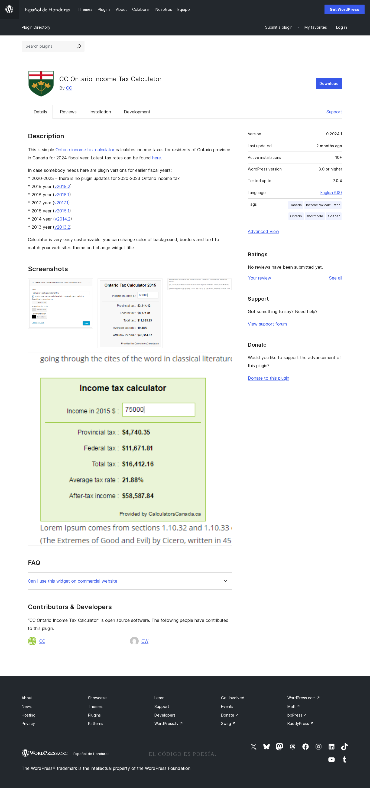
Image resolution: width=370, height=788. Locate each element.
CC (69, 88)
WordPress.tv (168, 723)
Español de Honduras (91, 753)
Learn (159, 697)
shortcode (314, 216)
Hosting (28, 715)
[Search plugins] (79, 46)
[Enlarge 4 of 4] (225, 360)
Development (137, 111)
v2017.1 (61, 202)
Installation (100, 111)
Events (227, 706)
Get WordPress (344, 9)
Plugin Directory (36, 27)
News (27, 706)
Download (329, 83)
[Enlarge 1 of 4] (86, 285)
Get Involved (232, 697)
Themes (95, 706)
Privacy (28, 723)
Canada (296, 205)
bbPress (297, 715)
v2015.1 (61, 211)
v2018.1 (61, 194)
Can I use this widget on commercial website (72, 581)
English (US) (331, 192)
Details (40, 111)
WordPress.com (303, 697)
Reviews (68, 111)
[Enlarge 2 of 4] (155, 285)
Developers (165, 715)
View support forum (267, 324)
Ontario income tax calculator (85, 149)
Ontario (296, 216)
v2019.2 (62, 186)
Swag (228, 723)
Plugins (94, 715)
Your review (259, 278)
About (27, 697)
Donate (230, 715)
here (156, 157)
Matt (293, 706)
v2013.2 (62, 227)
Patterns (95, 723)
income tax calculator (323, 205)
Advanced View (263, 231)
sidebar (333, 216)
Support (334, 111)
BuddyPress (300, 723)
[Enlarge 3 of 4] (225, 285)
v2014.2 (62, 219)
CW (144, 641)
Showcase (97, 697)
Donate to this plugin (268, 378)
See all (335, 278)
